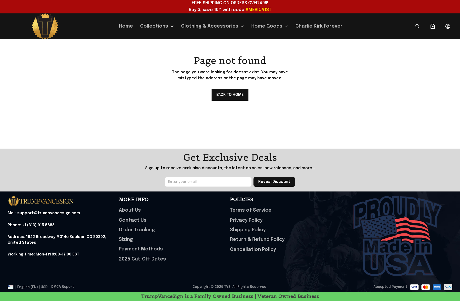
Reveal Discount (274, 182)
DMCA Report (62, 287)
